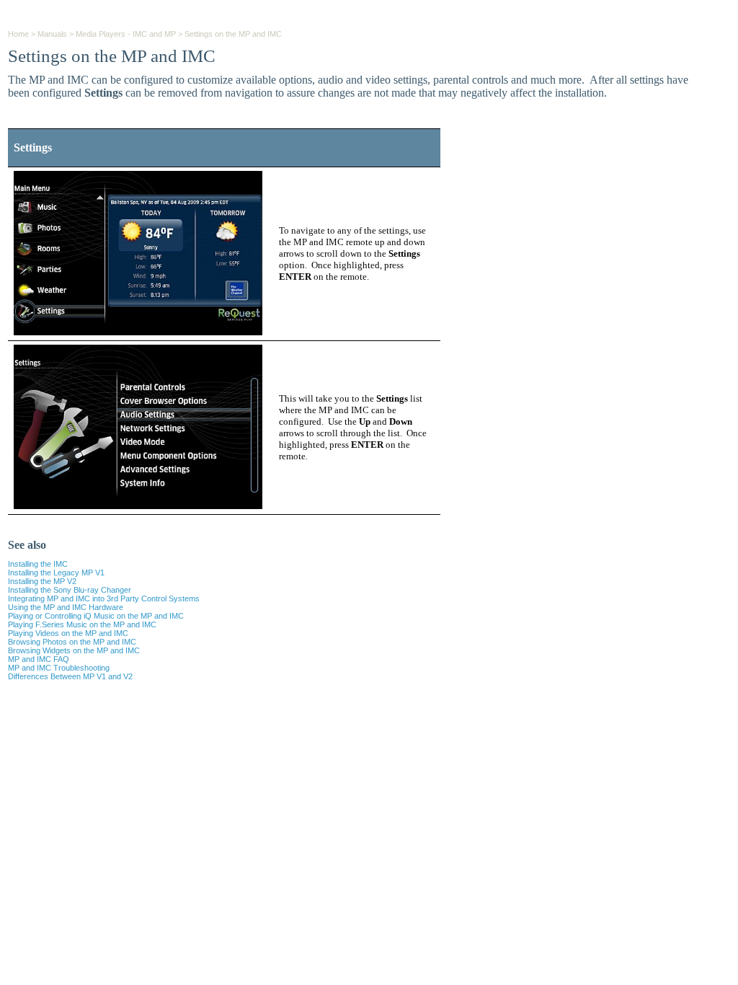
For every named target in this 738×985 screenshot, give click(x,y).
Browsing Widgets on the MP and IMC (74, 650)
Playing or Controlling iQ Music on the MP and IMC (96, 615)
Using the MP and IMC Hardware (65, 607)
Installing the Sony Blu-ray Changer (69, 590)
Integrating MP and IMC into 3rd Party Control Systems (104, 598)
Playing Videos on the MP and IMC (68, 633)
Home (18, 34)
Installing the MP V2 (42, 581)
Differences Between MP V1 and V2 (70, 676)
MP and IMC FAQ (38, 659)
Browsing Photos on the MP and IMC (72, 641)
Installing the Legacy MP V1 (56, 572)
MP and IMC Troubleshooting (59, 667)
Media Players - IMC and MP (126, 34)
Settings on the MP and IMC (233, 34)
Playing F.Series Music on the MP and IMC (82, 624)
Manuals (52, 34)
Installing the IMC (38, 564)
